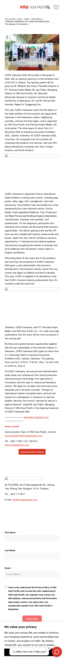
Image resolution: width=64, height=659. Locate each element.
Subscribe (32, 619)
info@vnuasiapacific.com (24, 499)
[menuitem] (46, 7)
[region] (32, 640)
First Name (10, 532)
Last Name (10, 550)
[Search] (46, 7)
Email (7, 568)
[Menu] (54, 7)
